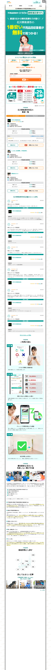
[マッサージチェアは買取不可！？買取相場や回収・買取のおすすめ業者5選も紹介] (12, 584)
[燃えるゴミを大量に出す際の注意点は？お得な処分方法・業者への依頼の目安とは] (40, 584)
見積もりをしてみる (31, 145)
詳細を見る (12, 145)
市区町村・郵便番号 (14, 73)
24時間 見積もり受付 (36, 2)
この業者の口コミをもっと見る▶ (36, 136)
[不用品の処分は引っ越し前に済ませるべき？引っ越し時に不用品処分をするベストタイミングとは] (26, 584)
